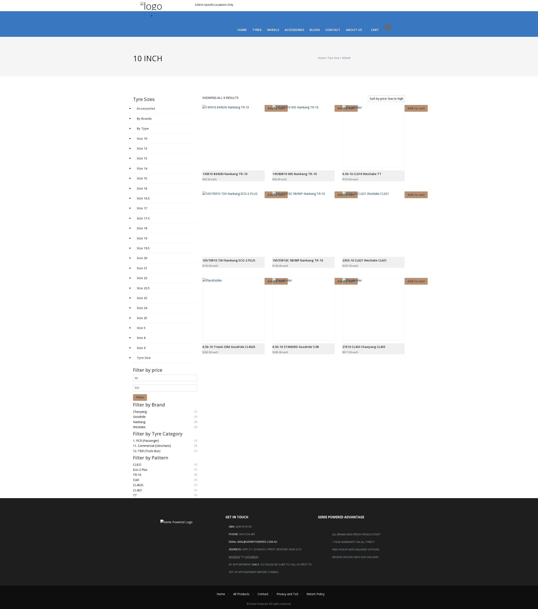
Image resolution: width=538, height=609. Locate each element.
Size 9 (141, 348)
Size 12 (142, 148)
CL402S (138, 485)
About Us (354, 30)
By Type (143, 128)
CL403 (137, 490)
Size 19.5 (143, 248)
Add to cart (416, 195)
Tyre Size (333, 58)
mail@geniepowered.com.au (257, 542)
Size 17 (142, 208)
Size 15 (142, 178)
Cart (375, 30)
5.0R (136, 480)
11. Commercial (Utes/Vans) (152, 446)
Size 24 (142, 308)
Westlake (139, 427)
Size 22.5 (143, 288)
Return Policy (315, 594)
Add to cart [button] (416, 108)
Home (242, 30)
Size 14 (142, 168)
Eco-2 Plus (140, 470)
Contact (332, 30)
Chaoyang (140, 412)
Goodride (139, 417)
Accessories (294, 30)
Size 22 (142, 278)
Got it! (353, 8)
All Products (241, 594)
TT (135, 495)
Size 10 (142, 139)
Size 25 (142, 318)
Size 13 (142, 158)
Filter (140, 397)
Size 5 (141, 328)
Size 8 (141, 338)
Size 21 (142, 268)
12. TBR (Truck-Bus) (146, 451)
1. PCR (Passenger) (146, 441)
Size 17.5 (143, 218)
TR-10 (137, 475)
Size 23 (142, 298)
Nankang (139, 422)
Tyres (256, 30)
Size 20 (142, 258)
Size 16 (142, 188)
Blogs (315, 30)
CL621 (137, 465)
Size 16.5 (143, 198)
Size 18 (142, 228)
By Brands (144, 119)
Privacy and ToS (287, 594)
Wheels (273, 30)
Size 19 (142, 238)
